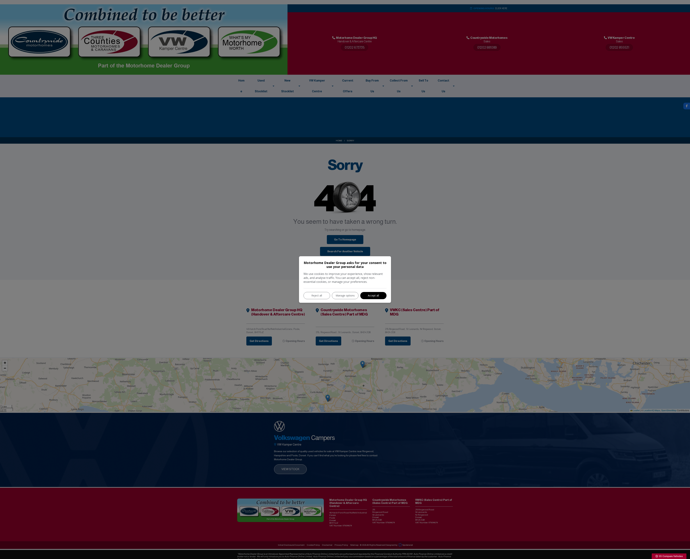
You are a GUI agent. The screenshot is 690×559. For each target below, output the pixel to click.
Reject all (316, 295)
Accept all (373, 295)
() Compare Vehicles (670, 556)
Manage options (345, 295)
